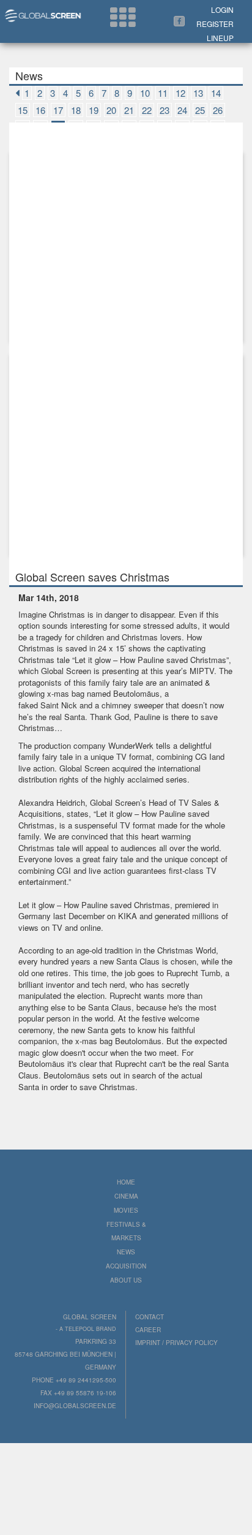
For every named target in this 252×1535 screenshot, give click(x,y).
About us (126, 1280)
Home (126, 1182)
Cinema (126, 1196)
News (126, 1252)
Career (148, 1329)
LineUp (220, 37)
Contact (149, 1317)
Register (215, 23)
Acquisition (126, 1266)
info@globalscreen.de (75, 1405)
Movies (126, 1210)
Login (222, 9)
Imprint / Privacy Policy (176, 1342)
